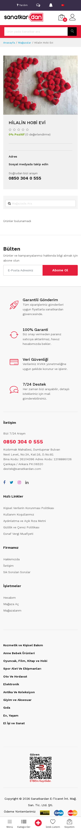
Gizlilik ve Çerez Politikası (21, 527)
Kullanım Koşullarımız (18, 514)
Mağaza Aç (11, 604)
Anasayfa (9, 42)
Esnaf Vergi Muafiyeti (18, 533)
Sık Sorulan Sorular (16, 572)
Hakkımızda (11, 559)
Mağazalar (24, 42)
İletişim (8, 565)
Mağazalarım (12, 610)
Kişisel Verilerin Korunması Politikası (28, 508)
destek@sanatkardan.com (22, 468)
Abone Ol (60, 270)
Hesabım (9, 597)
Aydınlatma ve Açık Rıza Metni (24, 521)
